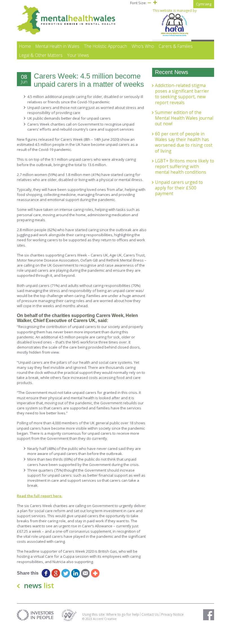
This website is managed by (175, 10)
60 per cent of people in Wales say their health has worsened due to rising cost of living (183, 142)
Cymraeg (203, 3)
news (39, 585)
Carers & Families (176, 46)
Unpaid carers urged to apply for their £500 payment (179, 188)
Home (25, 46)
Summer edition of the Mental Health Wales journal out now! (184, 118)
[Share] (95, 573)
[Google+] (56, 573)
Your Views (78, 55)
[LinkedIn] (75, 573)
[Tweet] (65, 573)
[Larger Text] (155, 2)
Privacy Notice (172, 614)
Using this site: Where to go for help (110, 614)
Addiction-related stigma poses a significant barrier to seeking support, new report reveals (182, 93)
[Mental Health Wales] (66, 33)
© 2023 (87, 619)
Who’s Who (143, 46)
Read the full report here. (39, 495)
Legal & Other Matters (41, 55)
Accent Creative (105, 619)
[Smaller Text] (149, 2)
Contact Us (150, 614)
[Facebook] (46, 573)
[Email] (85, 573)
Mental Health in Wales (57, 46)
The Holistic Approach (105, 46)
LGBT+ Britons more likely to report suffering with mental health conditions (184, 166)
